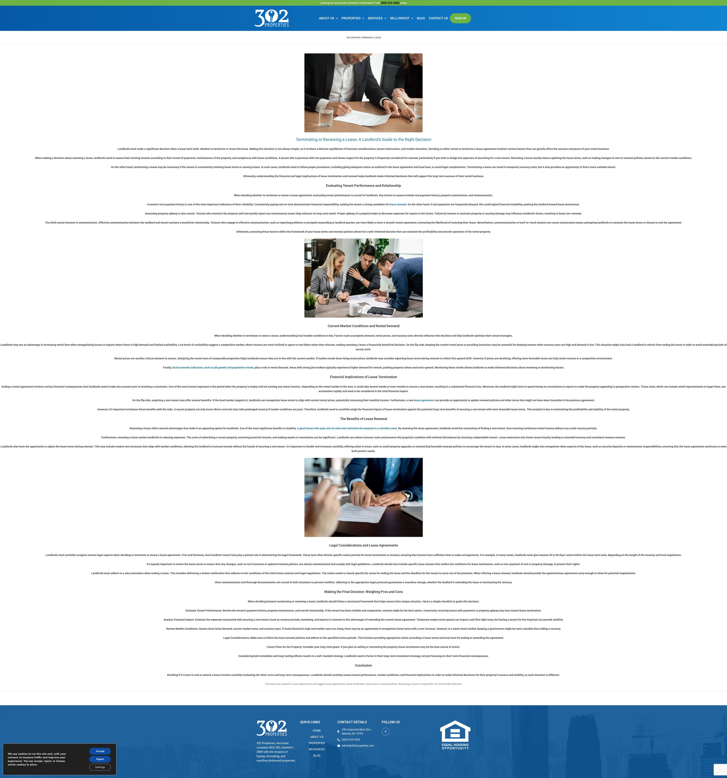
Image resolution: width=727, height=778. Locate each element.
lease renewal (397, 204)
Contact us (438, 18)
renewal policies (388, 684)
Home (317, 730)
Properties (351, 18)
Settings (100, 767)
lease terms (372, 684)
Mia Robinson (454, 684)
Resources (317, 749)
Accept (100, 751)
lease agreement (424, 400)
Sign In (460, 18)
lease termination (355, 684)
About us (326, 18)
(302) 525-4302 (390, 2)
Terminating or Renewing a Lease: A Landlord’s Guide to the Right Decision (363, 139)
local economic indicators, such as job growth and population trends (213, 367)
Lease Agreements (302, 684)
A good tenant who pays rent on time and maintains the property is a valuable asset (347, 428)
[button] (328, 18)
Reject (100, 759)
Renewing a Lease (408, 684)
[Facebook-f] (386, 732)
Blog (421, 18)
